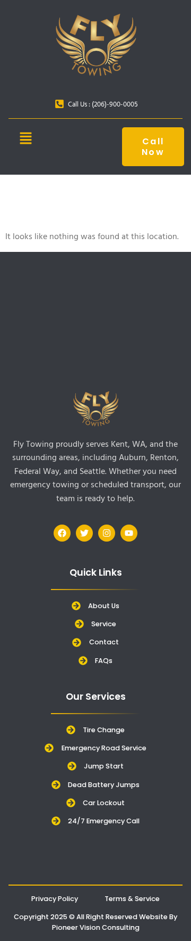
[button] (26, 139)
